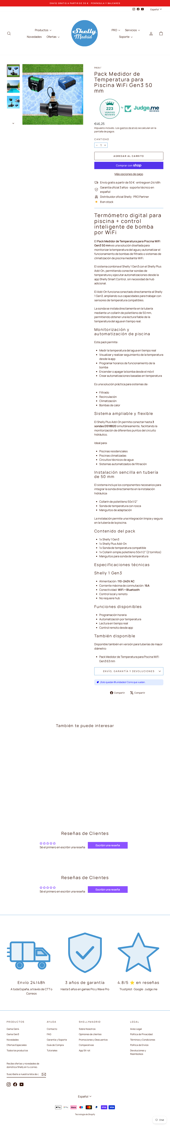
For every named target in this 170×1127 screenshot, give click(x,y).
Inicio (97, 67)
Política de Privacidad (141, 1034)
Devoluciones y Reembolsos (138, 1052)
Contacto (52, 1028)
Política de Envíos (139, 1045)
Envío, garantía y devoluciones (129, 671)
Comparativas (86, 1045)
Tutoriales (52, 1050)
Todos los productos (17, 1050)
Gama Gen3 (13, 1034)
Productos (42, 30)
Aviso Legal (136, 1028)
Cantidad (101, 139)
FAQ (49, 1034)
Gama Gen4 (13, 1028)
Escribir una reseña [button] (108, 845)
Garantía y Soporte (57, 1039)
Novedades (34, 37)
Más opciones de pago (129, 174)
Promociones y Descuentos (93, 1039)
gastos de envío (129, 128)
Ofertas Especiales (17, 1045)
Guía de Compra (55, 1045)
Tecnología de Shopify (85, 1114)
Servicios (131, 30)
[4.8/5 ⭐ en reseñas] (138, 952)
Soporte (124, 37)
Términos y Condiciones (142, 1039)
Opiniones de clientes (90, 1034)
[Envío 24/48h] (31, 952)
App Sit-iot (84, 1050)
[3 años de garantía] (85, 952)
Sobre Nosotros (87, 1028)
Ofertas (52, 37)
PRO (115, 30)
